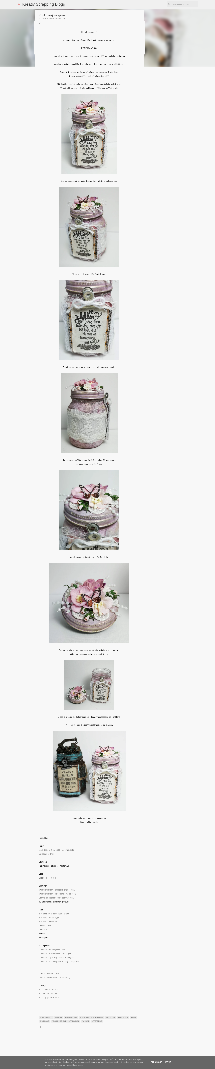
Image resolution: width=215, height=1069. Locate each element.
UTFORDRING (97, 1021)
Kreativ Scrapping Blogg (43, 4)
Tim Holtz (85, 1021)
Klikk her (69, 725)
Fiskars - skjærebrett (48, 993)
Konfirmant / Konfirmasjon (91, 1017)
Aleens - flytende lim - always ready (54, 978)
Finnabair (58, 1017)
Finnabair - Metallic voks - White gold (55, 954)
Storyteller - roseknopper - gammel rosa (56, 898)
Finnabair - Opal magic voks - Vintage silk (57, 958)
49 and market (46, 1017)
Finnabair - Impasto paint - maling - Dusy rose (59, 962)
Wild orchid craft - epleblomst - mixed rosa (57, 894)
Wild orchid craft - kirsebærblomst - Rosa (57, 890)
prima (133, 1017)
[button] (40, 23)
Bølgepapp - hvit (46, 854)
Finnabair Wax (71, 1017)
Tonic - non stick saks (48, 989)
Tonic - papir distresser (49, 997)
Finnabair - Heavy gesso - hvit (52, 950)
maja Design (110, 1017)
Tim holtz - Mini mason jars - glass (54, 914)
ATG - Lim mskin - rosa (49, 974)
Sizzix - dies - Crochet (48, 878)
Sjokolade (44, 1021)
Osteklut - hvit (45, 926)
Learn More (156, 1062)
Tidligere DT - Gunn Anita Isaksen (65, 1021)
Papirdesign (123, 1017)
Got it (167, 1062)
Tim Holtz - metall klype (49, 918)
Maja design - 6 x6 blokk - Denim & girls (56, 850)
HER (102, 56)
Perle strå (43, 930)
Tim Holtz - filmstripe (48, 922)
